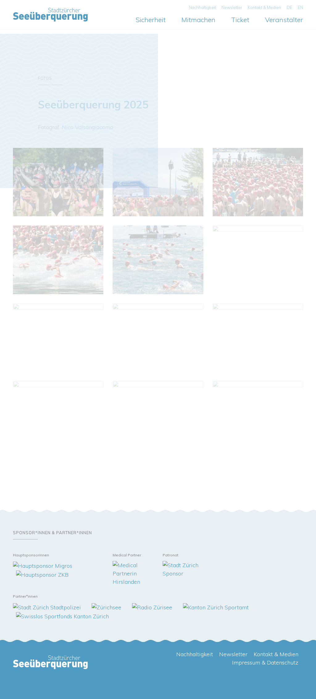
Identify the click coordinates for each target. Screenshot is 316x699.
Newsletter (232, 7)
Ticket (240, 19)
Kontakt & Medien (264, 7)
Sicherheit (150, 19)
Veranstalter (284, 19)
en (300, 7)
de (289, 7)
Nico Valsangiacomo (87, 127)
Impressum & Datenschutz (265, 662)
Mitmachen (198, 19)
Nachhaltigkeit (202, 7)
